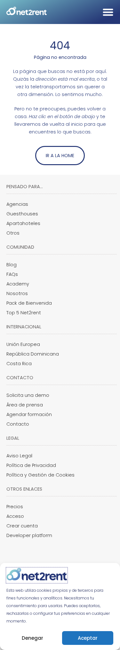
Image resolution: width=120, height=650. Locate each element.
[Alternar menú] (108, 12)
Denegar (32, 638)
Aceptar (88, 638)
